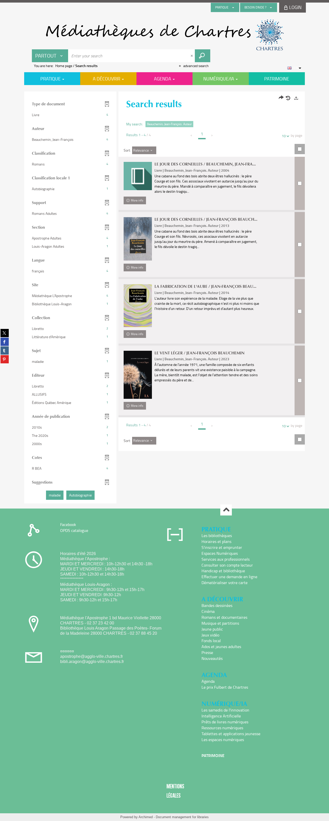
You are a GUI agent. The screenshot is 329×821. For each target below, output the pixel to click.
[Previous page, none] (191, 135)
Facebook (68, 524)
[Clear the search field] (192, 55)
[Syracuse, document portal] (164, 35)
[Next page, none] (212, 135)
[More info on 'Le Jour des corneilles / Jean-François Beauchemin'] (138, 239)
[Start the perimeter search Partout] (202, 55)
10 (284, 135)
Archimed (146, 817)
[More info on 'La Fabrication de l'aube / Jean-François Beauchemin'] (138, 305)
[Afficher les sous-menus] (233, 7)
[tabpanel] (164, 298)
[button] (70, 115)
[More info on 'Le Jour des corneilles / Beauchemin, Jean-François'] (138, 176)
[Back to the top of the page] (226, 509)
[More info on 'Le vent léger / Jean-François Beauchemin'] (138, 375)
